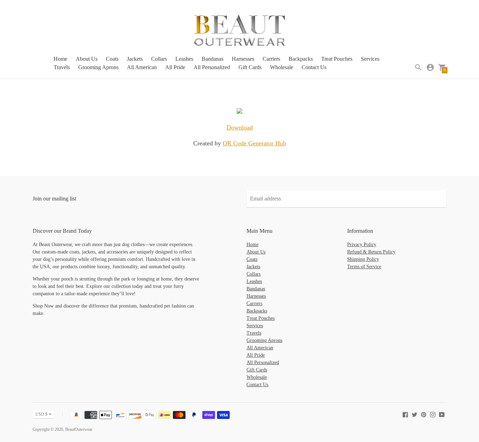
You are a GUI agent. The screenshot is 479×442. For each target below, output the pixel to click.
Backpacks (301, 59)
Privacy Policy (361, 244)
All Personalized (212, 67)
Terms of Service (364, 266)
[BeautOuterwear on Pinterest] (423, 414)
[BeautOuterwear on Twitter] (414, 414)
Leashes (184, 59)
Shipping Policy (363, 259)
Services (370, 59)
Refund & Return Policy (371, 252)
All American (142, 67)
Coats (112, 59)
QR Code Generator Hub (254, 143)
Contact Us (314, 67)
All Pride (175, 67)
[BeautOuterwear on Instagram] (433, 414)
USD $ (41, 414)
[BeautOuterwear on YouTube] (442, 414)
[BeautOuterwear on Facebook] (405, 414)
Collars (159, 59)
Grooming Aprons (98, 67)
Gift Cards (250, 67)
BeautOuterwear (78, 429)
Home (60, 59)
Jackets (135, 59)
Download (240, 127)
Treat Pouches (336, 59)
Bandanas (212, 59)
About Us (86, 59)
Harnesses (243, 59)
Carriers (271, 59)
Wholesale (281, 67)
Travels (62, 67)
